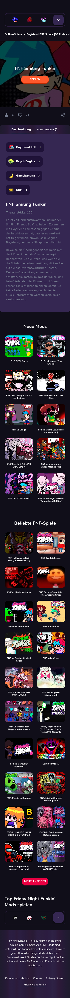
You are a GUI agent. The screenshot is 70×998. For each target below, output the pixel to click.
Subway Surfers (55, 978)
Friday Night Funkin (35, 984)
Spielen (35, 79)
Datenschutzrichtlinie (17, 978)
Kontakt (37, 978)
